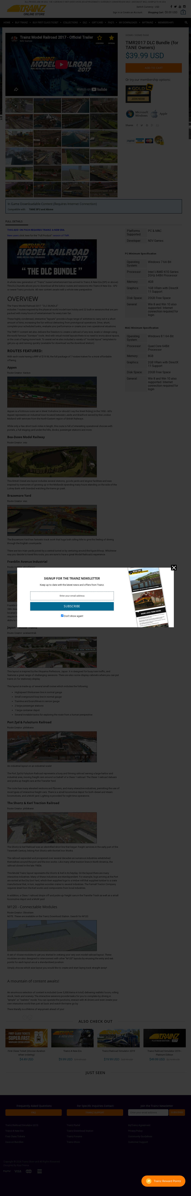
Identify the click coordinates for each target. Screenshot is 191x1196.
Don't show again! (73, 616)
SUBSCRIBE (72, 606)
